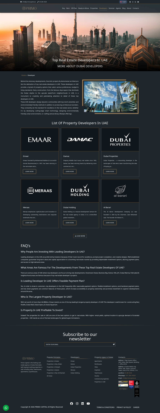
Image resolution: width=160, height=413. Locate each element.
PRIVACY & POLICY (124, 407)
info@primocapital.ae (129, 378)
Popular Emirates (53, 357)
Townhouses (98, 373)
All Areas (49, 376)
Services (111, 8)
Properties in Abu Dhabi (54, 364)
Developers (103, 8)
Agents (118, 8)
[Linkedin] (82, 403)
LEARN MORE (29, 171)
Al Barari (107, 207)
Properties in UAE (100, 382)
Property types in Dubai (104, 357)
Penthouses (98, 364)
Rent (68, 8)
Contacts (136, 8)
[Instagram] (77, 403)
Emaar (26, 156)
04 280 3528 (128, 373)
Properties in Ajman (53, 370)
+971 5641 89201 (130, 375)
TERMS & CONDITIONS (105, 407)
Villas (96, 367)
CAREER (136, 407)
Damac (66, 156)
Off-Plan (74, 8)
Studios (97, 376)
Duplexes (97, 370)
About (129, 8)
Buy (63, 8)
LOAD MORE (80, 236)
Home (23, 75)
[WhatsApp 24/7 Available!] (6, 408)
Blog (123, 8)
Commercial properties (102, 379)
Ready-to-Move (83, 8)
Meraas (26, 207)
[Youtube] (88, 403)
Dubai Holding (69, 207)
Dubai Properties (111, 156)
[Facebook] (71, 403)
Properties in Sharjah (53, 367)
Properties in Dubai (53, 361)
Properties (94, 8)
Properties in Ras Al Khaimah (56, 373)
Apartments (98, 361)
